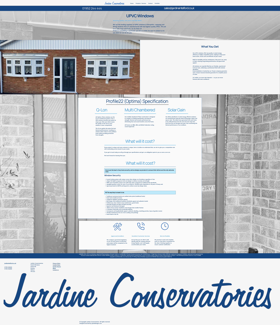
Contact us (56, 270)
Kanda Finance (57, 266)
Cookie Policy (56, 265)
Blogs (54, 268)
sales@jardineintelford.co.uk (179, 8)
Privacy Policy (56, 263)
